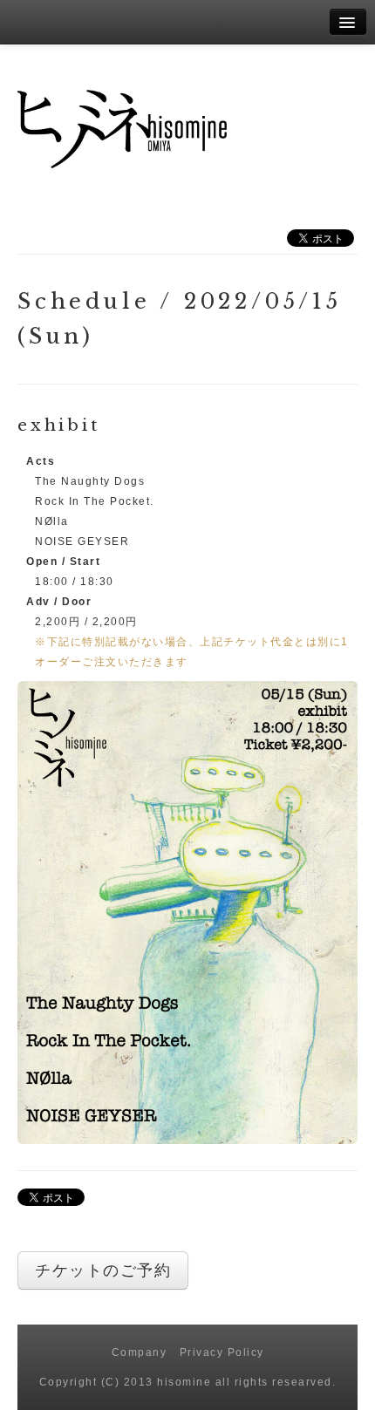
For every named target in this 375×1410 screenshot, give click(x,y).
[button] (187, 912)
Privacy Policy (222, 1352)
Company (139, 1352)
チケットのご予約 (103, 1270)
